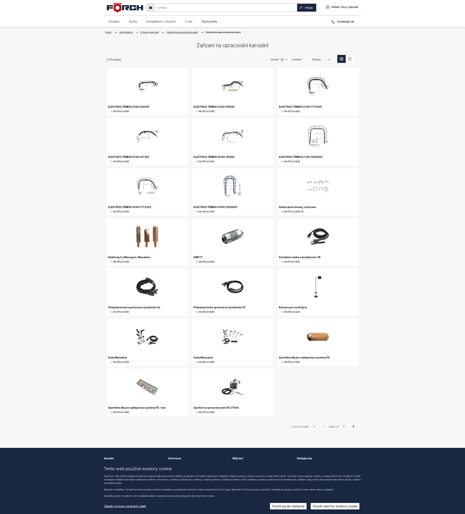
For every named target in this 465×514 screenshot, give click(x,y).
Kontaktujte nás (345, 21)
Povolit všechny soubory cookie (335, 506)
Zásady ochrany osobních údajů (125, 506)
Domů (108, 32)
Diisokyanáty (209, 21)
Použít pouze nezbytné (288, 506)
